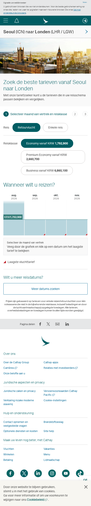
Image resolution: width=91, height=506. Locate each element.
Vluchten (8, 448)
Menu (47, 454)
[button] (5, 20)
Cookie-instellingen (55, 400)
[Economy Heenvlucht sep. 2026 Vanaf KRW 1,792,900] (35, 227)
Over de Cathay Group (16, 362)
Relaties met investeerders (61, 367)
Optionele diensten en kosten (20, 431)
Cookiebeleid (37, 499)
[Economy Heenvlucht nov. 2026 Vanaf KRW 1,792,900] (77, 227)
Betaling (8, 459)
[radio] (26, 127)
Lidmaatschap (52, 459)
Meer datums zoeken (46, 289)
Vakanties (49, 448)
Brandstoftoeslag (53, 422)
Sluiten (85, 2)
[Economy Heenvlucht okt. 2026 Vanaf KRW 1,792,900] (56, 227)
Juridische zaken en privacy (19, 391)
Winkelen (8, 454)
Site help (49, 431)
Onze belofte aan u (14, 373)
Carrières (10, 367)
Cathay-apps (51, 362)
